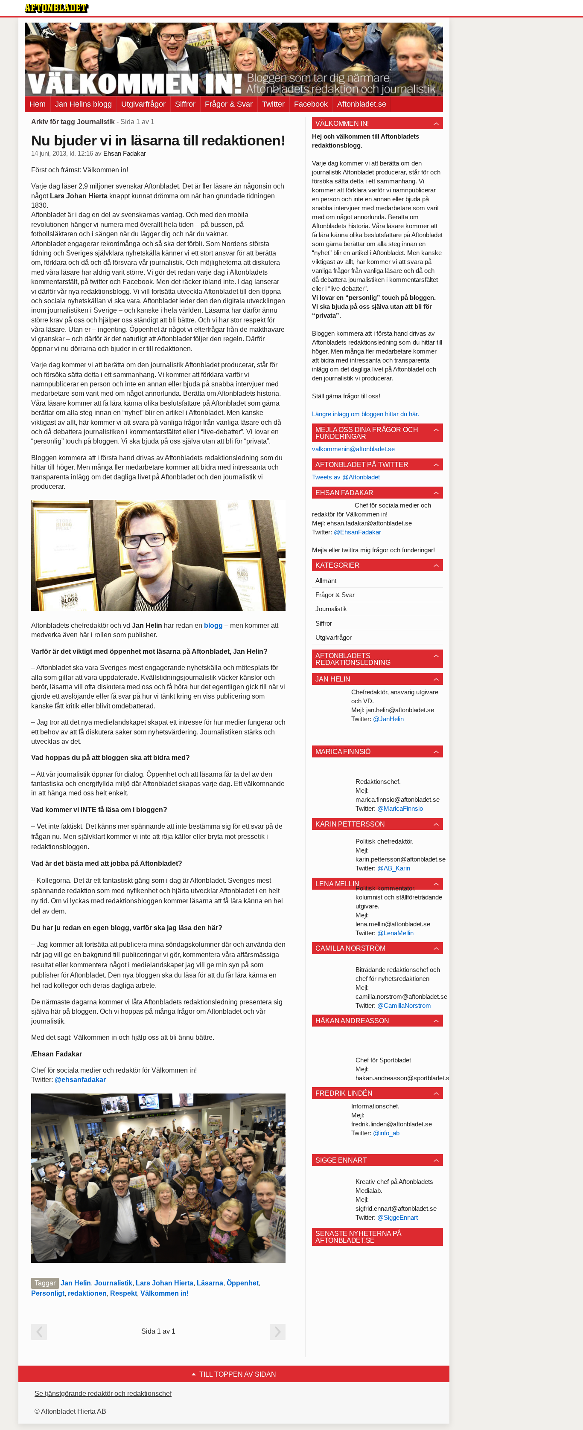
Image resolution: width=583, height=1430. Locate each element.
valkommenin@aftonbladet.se (353, 448)
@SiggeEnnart (397, 1217)
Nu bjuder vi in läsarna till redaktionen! (158, 140)
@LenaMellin (395, 933)
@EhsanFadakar (357, 532)
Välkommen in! (164, 1293)
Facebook (311, 104)
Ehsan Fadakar (124, 153)
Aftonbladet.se (361, 104)
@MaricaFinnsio (400, 808)
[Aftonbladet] (57, 8)
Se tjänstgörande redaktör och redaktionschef (103, 1393)
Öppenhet (243, 1283)
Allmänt (325, 580)
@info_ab (386, 1133)
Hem (37, 104)
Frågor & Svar (229, 104)
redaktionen (87, 1293)
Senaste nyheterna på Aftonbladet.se (358, 1237)
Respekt (123, 1293)
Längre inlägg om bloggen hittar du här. (365, 414)
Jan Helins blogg (83, 104)
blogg (213, 625)
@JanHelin (388, 718)
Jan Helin (76, 1283)
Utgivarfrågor (143, 104)
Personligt (47, 1293)
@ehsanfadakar (80, 1079)
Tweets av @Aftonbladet (346, 477)
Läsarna (210, 1283)
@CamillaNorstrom (404, 1005)
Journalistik (113, 1283)
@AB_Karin (393, 868)
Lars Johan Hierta (164, 1283)
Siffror (185, 104)
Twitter (273, 104)
